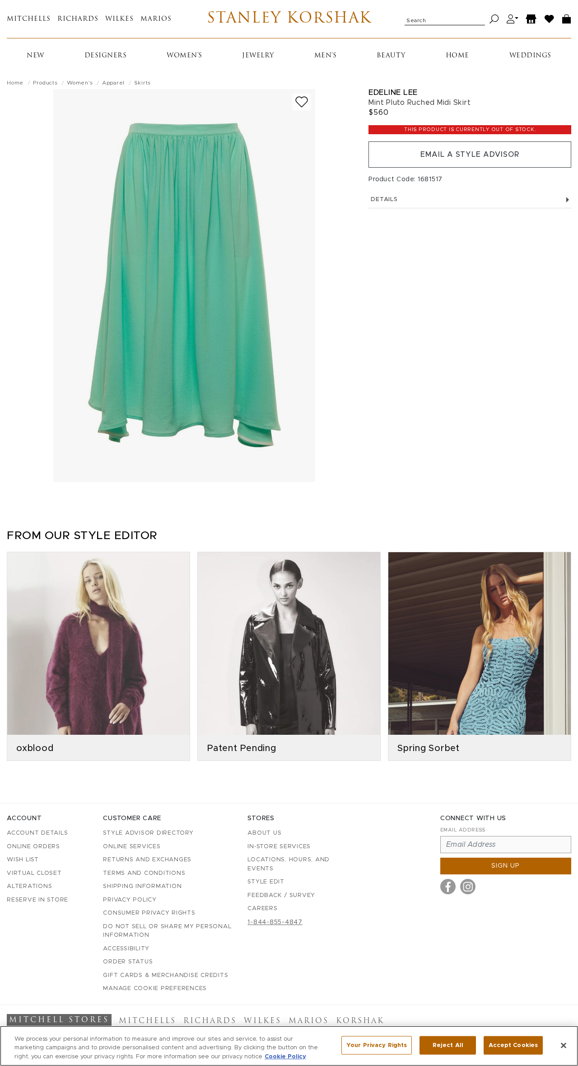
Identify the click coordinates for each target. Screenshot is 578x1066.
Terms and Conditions (144, 873)
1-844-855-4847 (275, 922)
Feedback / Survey (281, 895)
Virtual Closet (34, 873)
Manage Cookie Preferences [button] (155, 988)
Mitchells (29, 19)
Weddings (530, 55)
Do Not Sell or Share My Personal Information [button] (167, 931)
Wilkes (119, 19)
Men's (325, 55)
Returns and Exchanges (147, 860)
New (35, 55)
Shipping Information (142, 886)
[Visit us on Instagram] (467, 886)
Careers (262, 908)
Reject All (448, 1045)
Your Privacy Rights (376, 1045)
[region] (289, 1046)
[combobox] (445, 19)
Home (457, 55)
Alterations (29, 886)
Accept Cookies (513, 1045)
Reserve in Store (37, 900)
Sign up (505, 866)
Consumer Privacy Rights (149, 913)
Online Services (131, 847)
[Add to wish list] (302, 102)
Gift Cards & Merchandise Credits (165, 975)
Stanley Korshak (289, 19)
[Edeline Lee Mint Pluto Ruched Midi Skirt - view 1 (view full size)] (184, 285)
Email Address (462, 829)
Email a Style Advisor (469, 154)
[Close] (563, 1045)
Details (384, 199)
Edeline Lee (393, 92)
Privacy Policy (130, 900)
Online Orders (33, 847)
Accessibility (126, 949)
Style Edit (265, 882)
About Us (264, 833)
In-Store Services (279, 847)
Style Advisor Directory (148, 833)
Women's (184, 55)
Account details (37, 833)
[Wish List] (549, 19)
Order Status (128, 962)
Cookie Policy (285, 1057)
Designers (105, 55)
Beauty (391, 55)
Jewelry (258, 55)
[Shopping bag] (566, 19)
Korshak (360, 1021)
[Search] (494, 19)
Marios (156, 19)
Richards (77, 19)
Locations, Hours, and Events (288, 864)
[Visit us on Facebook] (448, 886)
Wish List (23, 860)
